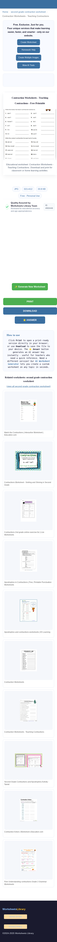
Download (30, 311)
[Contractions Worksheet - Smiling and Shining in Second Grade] (28, 461)
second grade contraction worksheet (28, 12)
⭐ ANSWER (30, 320)
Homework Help (28, 50)
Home (5, 12)
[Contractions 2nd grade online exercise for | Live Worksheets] (28, 511)
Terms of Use (15, 916)
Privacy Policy (15, 926)
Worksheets (13, 909)
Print (30, 301)
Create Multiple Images (28, 57)
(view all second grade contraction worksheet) (29, 386)
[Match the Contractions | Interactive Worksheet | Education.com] (28, 411)
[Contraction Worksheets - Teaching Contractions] (28, 710)
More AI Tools (28, 65)
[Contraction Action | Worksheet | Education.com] (28, 810)
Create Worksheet (28, 42)
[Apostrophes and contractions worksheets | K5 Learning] (28, 610)
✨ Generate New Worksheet (30, 286)
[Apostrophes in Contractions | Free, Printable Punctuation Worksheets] (28, 561)
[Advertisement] (28, 248)
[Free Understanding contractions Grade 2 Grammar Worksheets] (28, 860)
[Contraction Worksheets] (28, 660)
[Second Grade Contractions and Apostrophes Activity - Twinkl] (28, 760)
